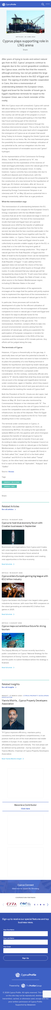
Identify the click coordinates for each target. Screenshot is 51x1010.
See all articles (8, 509)
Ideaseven (31, 1005)
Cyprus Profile (10, 4)
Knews (11, 472)
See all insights (8, 687)
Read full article (7, 564)
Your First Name (8, 930)
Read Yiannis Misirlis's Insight (12, 759)
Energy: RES (9, 486)
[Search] (43, 4)
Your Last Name (8, 938)
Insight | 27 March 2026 (12, 696)
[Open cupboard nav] (47, 4)
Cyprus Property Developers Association (25, 696)
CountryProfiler (31, 985)
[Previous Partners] (4, 904)
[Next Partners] (47, 904)
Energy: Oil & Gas (11, 482)
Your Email (7, 947)
